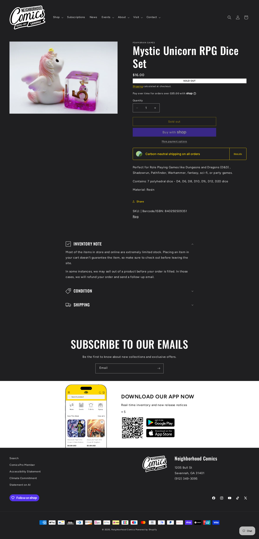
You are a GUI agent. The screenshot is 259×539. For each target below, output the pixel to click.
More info (238, 154)
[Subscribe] (158, 368)
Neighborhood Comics (123, 529)
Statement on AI (20, 484)
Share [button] (140, 201)
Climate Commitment (23, 478)
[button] (58, 17)
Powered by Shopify (146, 529)
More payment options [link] (174, 141)
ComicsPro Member (22, 465)
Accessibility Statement (25, 471)
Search (14, 458)
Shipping (138, 86)
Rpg (136, 216)
